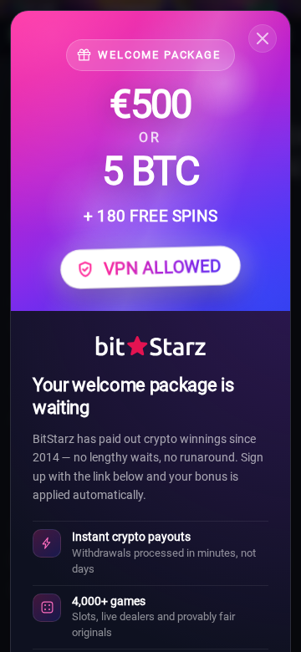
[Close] (262, 38)
